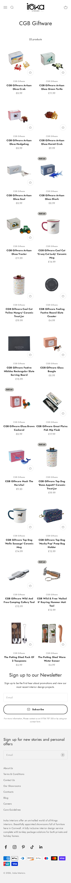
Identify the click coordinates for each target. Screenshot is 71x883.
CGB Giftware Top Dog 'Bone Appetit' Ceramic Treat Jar (51, 485)
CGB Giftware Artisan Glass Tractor (19, 252)
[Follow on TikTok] (32, 847)
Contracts (8, 792)
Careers (7, 803)
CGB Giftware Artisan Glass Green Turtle (51, 87)
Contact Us (9, 780)
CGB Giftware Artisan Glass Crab (19, 87)
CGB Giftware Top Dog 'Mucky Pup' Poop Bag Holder (52, 543)
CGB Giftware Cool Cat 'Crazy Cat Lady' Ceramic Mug (52, 254)
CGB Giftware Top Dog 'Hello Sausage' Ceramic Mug (19, 543)
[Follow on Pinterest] (23, 847)
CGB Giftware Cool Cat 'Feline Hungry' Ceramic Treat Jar (19, 312)
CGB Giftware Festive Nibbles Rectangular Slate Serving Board (19, 371)
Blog (5, 798)
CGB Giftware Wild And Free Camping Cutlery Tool (19, 600)
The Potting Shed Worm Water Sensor (51, 658)
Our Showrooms (12, 786)
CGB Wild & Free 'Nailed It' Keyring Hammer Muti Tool (52, 602)
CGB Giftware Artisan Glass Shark (51, 197)
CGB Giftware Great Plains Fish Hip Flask (51, 428)
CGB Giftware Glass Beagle (51, 369)
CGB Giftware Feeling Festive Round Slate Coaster (52, 312)
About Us (8, 768)
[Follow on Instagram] (14, 847)
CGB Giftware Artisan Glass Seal (19, 197)
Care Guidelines (12, 809)
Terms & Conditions (13, 774)
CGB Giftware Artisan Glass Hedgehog (19, 142)
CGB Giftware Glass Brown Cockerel (19, 428)
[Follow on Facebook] (5, 847)
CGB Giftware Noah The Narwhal (19, 483)
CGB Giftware (19, 81)
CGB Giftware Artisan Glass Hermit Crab (51, 142)
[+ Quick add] (30, 72)
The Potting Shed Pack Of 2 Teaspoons (19, 658)
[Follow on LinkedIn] (41, 847)
